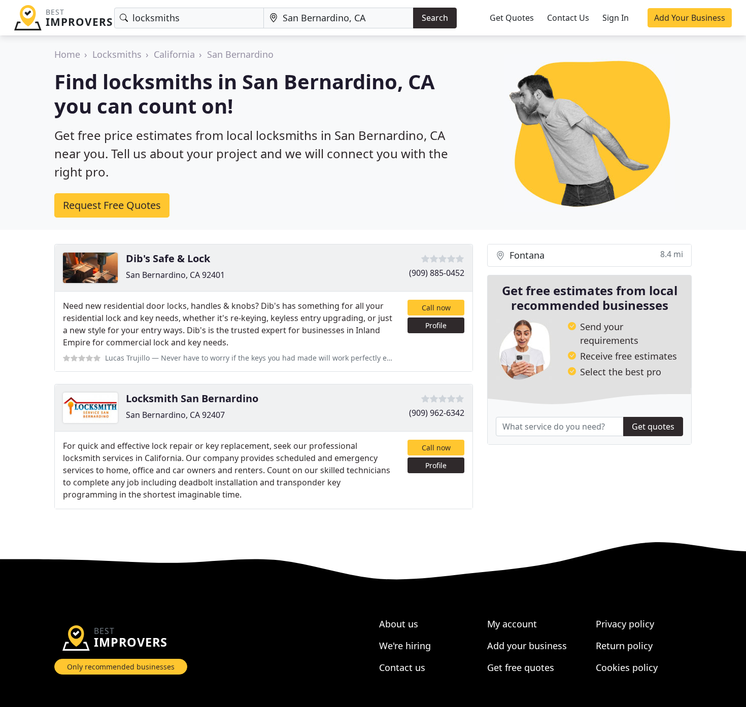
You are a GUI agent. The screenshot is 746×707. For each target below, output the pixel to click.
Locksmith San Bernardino (192, 398)
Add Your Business (689, 17)
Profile (436, 325)
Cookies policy (627, 667)
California (174, 54)
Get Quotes (512, 17)
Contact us (402, 667)
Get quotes (653, 426)
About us (398, 624)
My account (512, 624)
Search (435, 17)
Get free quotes (520, 667)
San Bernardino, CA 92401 (175, 274)
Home (67, 54)
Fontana (595, 255)
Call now (436, 307)
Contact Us (568, 17)
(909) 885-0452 (436, 272)
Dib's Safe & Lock (168, 258)
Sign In (615, 17)
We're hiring (405, 646)
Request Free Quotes (112, 205)
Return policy (624, 646)
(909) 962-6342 (436, 412)
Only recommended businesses (121, 666)
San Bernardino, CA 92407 (175, 414)
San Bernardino (240, 54)
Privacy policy (625, 624)
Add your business (527, 646)
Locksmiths (117, 54)
